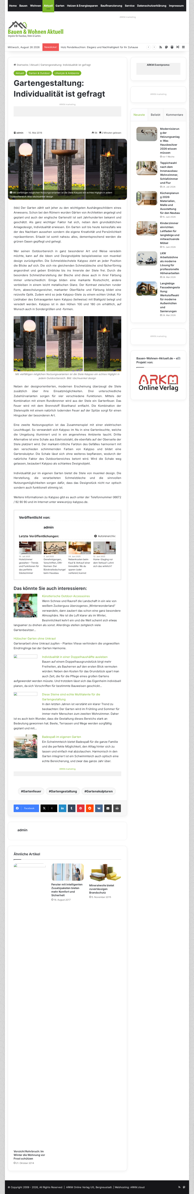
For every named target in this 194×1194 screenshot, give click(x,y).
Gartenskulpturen (99, 791)
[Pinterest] (80, 808)
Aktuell (48, 5)
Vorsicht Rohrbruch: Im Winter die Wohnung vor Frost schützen (29, 1155)
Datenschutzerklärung (151, 5)
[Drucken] (117, 808)
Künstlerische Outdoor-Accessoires (66, 596)
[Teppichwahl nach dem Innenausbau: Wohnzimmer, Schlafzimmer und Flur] (146, 168)
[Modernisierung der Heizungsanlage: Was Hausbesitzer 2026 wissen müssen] (146, 134)
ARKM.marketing (128, 17)
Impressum (176, 5)
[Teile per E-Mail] (108, 808)
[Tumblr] (71, 808)
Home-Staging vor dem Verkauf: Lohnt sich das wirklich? (103, 563)
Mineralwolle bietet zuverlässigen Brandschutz (101, 889)
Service (130, 5)
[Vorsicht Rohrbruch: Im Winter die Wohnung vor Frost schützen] (30, 1005)
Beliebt (155, 115)
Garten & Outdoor (39, 73)
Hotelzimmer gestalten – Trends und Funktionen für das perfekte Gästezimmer (29, 566)
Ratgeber (86, 553)
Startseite (22, 64)
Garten (60, 5)
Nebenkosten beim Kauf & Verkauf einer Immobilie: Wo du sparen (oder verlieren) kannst (79, 566)
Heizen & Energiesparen (82, 5)
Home (13, 5)
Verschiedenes (34, 553)
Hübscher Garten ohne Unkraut (35, 638)
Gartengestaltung (64, 791)
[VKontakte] (99, 808)
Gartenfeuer (32, 791)
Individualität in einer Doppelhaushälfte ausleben (75, 657)
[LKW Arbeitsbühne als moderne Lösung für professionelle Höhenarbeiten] (146, 258)
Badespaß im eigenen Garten (61, 737)
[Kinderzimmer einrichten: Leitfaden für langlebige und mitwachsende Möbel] (146, 228)
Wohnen (35, 5)
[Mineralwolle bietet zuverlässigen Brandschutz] (105, 872)
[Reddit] (90, 808)
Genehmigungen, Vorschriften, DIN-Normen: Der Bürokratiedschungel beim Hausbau (55, 566)
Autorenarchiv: (106, 536)
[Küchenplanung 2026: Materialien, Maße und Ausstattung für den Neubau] (146, 198)
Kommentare (174, 115)
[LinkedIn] (62, 808)
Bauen (23, 5)
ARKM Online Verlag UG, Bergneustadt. (89, 1187)
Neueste (139, 115)
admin (19, 132)
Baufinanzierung (111, 5)
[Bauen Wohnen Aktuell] (35, 29)
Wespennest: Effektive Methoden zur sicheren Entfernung (96, 47)
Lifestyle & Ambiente (67, 73)
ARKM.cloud (137, 1187)
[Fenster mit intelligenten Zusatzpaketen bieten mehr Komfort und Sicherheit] (67, 872)
